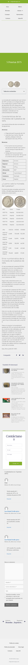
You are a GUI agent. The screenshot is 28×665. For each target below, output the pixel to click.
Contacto (8, 18)
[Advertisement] (14, 37)
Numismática (20, 14)
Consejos (7, 14)
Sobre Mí (20, 18)
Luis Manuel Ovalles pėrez (11, 511)
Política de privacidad (9, 647)
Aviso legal (21, 647)
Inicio (7, 6)
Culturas (19, 10)
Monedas (7, 10)
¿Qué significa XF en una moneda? (18, 399)
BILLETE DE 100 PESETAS (15, 414)
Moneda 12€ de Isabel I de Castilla (17, 369)
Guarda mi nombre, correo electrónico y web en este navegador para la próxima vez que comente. (14, 597)
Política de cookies (14, 643)
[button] (24, 91)
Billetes (20, 6)
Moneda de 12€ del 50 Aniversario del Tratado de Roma (17, 384)
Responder (9, 498)
